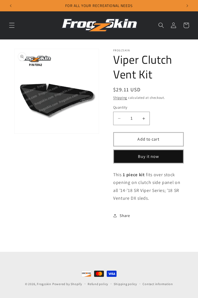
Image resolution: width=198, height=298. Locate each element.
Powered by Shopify (67, 284)
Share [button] (125, 215)
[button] (12, 25)
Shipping (120, 97)
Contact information (158, 284)
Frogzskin (44, 284)
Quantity (120, 107)
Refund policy (98, 284)
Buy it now (148, 156)
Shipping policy (125, 284)
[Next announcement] (187, 5)
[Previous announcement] (10, 5)
